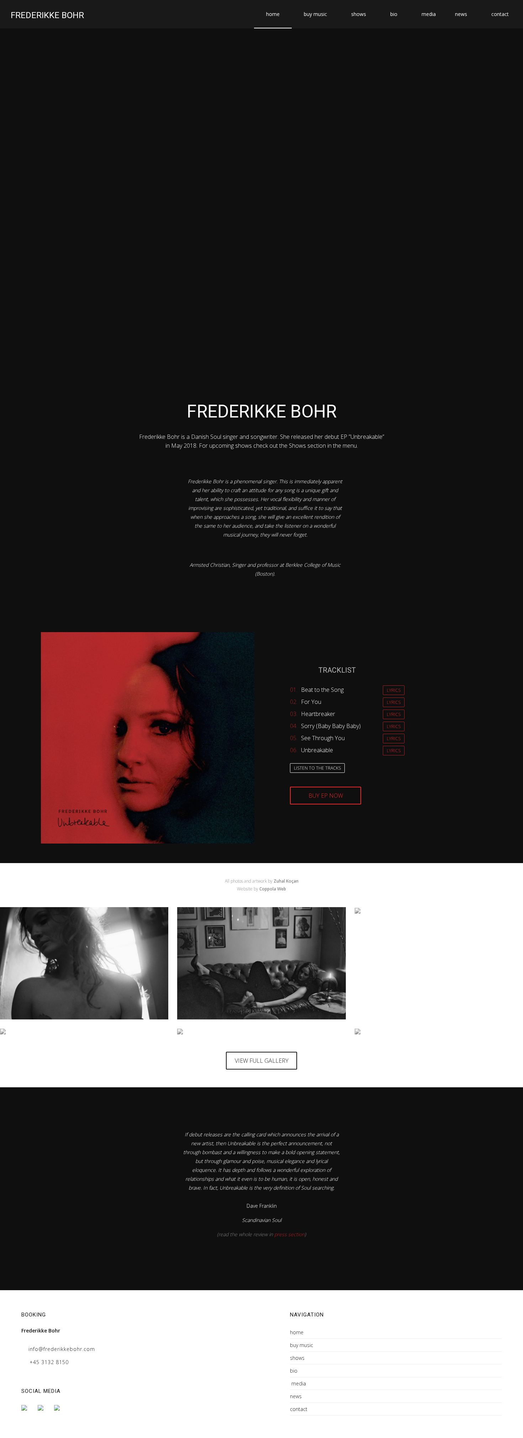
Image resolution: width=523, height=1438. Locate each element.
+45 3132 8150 (49, 1362)
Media (429, 14)
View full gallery (262, 1061)
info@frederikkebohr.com (61, 1349)
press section (289, 1234)
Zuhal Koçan (286, 881)
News (461, 14)
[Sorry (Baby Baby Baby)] (32, 1033)
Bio (393, 14)
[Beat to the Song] (84, 963)
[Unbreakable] (373, 1033)
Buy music (315, 14)
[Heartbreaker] (375, 912)
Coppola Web (272, 889)
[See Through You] (202, 1033)
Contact (500, 14)
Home (273, 14)
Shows (358, 14)
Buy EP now (325, 795)
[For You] (261, 963)
